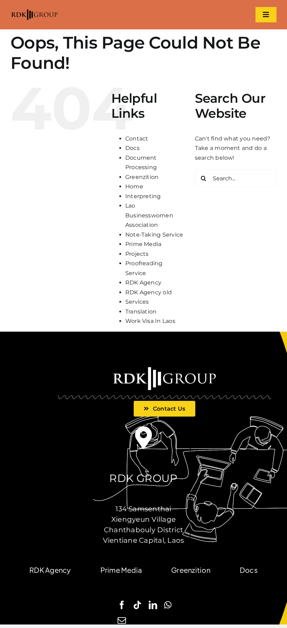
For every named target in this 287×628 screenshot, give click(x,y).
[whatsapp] (168, 605)
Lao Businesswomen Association (149, 215)
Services (137, 301)
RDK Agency (143, 282)
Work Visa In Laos (150, 321)
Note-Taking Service (154, 234)
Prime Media (143, 244)
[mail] (122, 620)
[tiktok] (137, 605)
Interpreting (143, 196)
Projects (137, 254)
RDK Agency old (148, 292)
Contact (136, 138)
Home (134, 186)
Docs (132, 148)
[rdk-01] (34, 11)
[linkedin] (153, 605)
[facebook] (122, 605)
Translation (141, 311)
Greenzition (142, 177)
